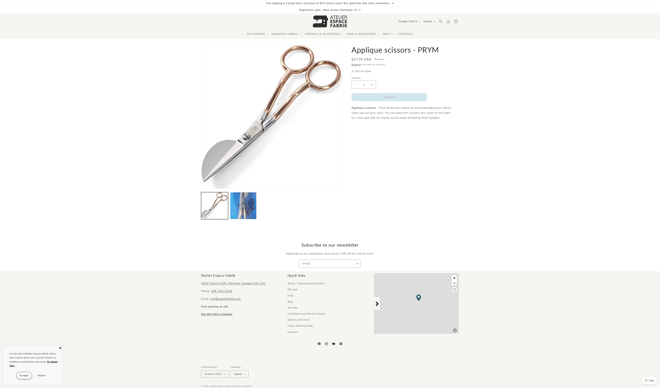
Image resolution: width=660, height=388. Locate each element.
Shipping (356, 64)
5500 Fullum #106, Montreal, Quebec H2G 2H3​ (233, 283)
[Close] (60, 348)
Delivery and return (299, 319)
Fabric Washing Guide (300, 325)
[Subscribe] (357, 264)
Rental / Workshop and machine (306, 283)
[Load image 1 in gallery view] (214, 205)
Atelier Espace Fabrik (221, 386)
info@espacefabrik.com (225, 299)
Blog (290, 301)
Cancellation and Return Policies (306, 313)
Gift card (293, 289)
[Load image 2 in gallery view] (243, 205)
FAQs (291, 295)
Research (293, 332)
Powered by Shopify (242, 386)
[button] (257, 34)
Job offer (293, 307)
